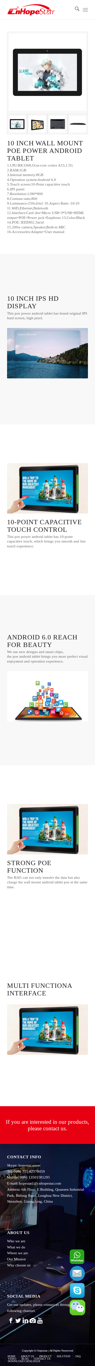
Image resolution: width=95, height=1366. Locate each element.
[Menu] (85, 10)
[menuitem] (74, 9)
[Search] (74, 9)
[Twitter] (18, 1320)
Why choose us (18, 1265)
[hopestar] (39, 9)
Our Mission (16, 1259)
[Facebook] (10, 1320)
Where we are (17, 1253)
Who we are (16, 1241)
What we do (16, 1247)
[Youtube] (40, 1320)
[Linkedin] (25, 1320)
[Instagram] (32, 1320)
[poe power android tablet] (47, 73)
